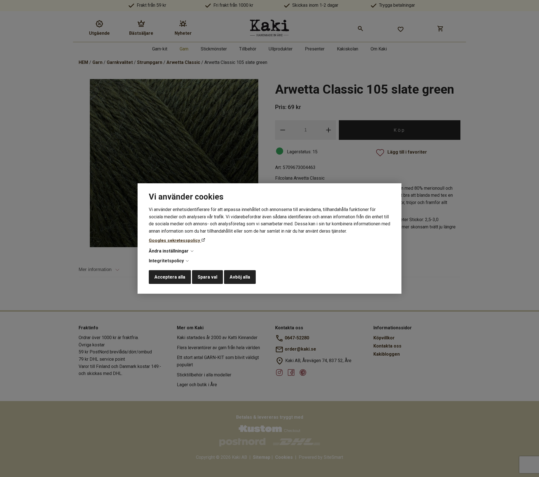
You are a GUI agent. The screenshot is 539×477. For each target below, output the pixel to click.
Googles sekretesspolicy (175, 240)
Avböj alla (240, 277)
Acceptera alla (169, 277)
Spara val (207, 277)
